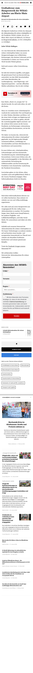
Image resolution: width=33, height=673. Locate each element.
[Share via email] (21, 26)
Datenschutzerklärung (17, 301)
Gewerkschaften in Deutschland (11, 378)
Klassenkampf (25, 365)
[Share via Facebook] (4, 26)
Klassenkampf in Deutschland (10, 369)
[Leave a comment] (25, 26)
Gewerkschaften (6, 374)
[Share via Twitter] (8, 26)
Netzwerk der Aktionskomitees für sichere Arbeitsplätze (15, 19)
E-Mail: (5, 271)
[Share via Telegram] (16, 26)
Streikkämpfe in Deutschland (10, 365)
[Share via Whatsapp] (12, 26)
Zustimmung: (7, 294)
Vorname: (6, 278)
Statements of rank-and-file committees (13, 383)
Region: (5, 286)
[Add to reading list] (29, 26)
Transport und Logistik (8, 387)
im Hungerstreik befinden (9, 40)
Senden (16, 316)
